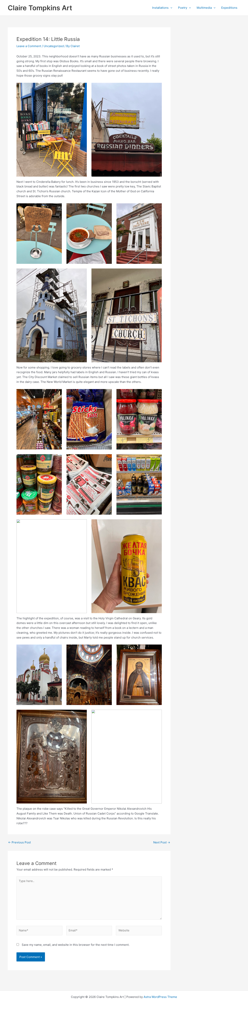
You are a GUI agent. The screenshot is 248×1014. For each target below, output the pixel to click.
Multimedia (204, 7)
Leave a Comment (28, 46)
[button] (170, 8)
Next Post (161, 842)
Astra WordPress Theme (160, 997)
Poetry (182, 7)
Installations (160, 7)
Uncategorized (54, 46)
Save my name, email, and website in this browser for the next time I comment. (75, 945)
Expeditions (229, 7)
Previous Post (19, 842)
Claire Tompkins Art (40, 8)
